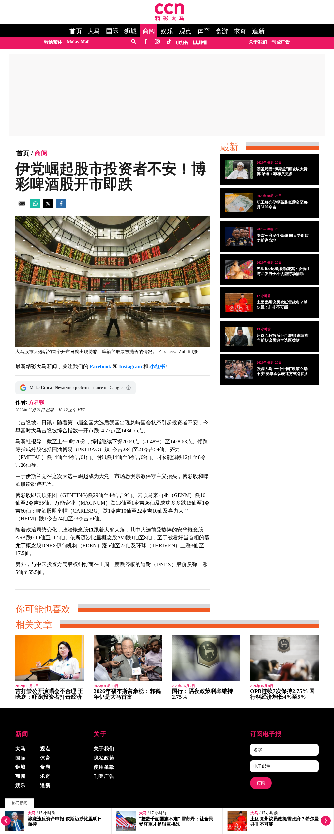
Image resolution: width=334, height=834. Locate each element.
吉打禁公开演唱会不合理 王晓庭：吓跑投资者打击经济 (49, 694)
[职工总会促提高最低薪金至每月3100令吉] (239, 202)
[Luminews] (199, 42)
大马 (94, 31)
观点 (185, 31)
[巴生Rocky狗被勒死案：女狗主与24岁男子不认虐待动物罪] (239, 269)
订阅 (261, 782)
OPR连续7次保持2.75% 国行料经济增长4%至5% (282, 694)
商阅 (149, 31)
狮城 (130, 31)
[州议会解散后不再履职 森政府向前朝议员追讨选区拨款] (239, 336)
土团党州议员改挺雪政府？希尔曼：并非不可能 (282, 304)
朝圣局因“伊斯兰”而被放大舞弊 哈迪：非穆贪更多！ (282, 171)
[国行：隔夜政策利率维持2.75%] (206, 658)
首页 (75, 31)
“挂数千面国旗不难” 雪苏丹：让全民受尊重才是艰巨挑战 (176, 821)
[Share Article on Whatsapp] (35, 206)
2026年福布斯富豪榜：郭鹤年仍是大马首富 (127, 694)
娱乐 (167, 31)
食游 (222, 31)
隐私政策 (104, 757)
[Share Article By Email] (22, 206)
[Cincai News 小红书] (182, 42)
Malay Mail (78, 42)
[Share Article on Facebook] (61, 206)
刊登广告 (281, 42)
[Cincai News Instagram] (157, 42)
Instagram (130, 366)
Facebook (100, 366)
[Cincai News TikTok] (169, 42)
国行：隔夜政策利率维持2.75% (202, 694)
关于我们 (258, 42)
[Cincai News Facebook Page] (145, 42)
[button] (128, 387)
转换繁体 (53, 42)
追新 (258, 31)
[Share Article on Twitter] (48, 206)
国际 (112, 31)
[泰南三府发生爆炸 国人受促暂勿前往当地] (239, 236)
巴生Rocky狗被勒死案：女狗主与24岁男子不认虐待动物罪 (284, 271)
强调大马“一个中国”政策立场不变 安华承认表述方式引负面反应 (283, 374)
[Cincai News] (169, 19)
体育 (203, 31)
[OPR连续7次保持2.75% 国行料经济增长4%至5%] (284, 658)
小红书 (157, 366)
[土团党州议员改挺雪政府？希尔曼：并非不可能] (239, 302)
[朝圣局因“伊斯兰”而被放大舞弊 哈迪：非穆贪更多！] (239, 169)
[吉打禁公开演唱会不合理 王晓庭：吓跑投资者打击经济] (49, 658)
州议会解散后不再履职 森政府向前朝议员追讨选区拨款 (283, 338)
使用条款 (104, 767)
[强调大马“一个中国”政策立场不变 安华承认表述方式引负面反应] (239, 369)
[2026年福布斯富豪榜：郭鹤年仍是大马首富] (128, 658)
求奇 (240, 31)
